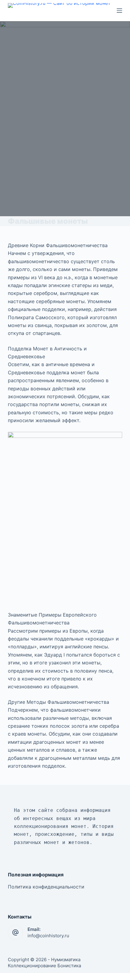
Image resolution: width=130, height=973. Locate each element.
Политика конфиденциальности (46, 887)
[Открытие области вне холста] (119, 10)
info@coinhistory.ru (48, 935)
